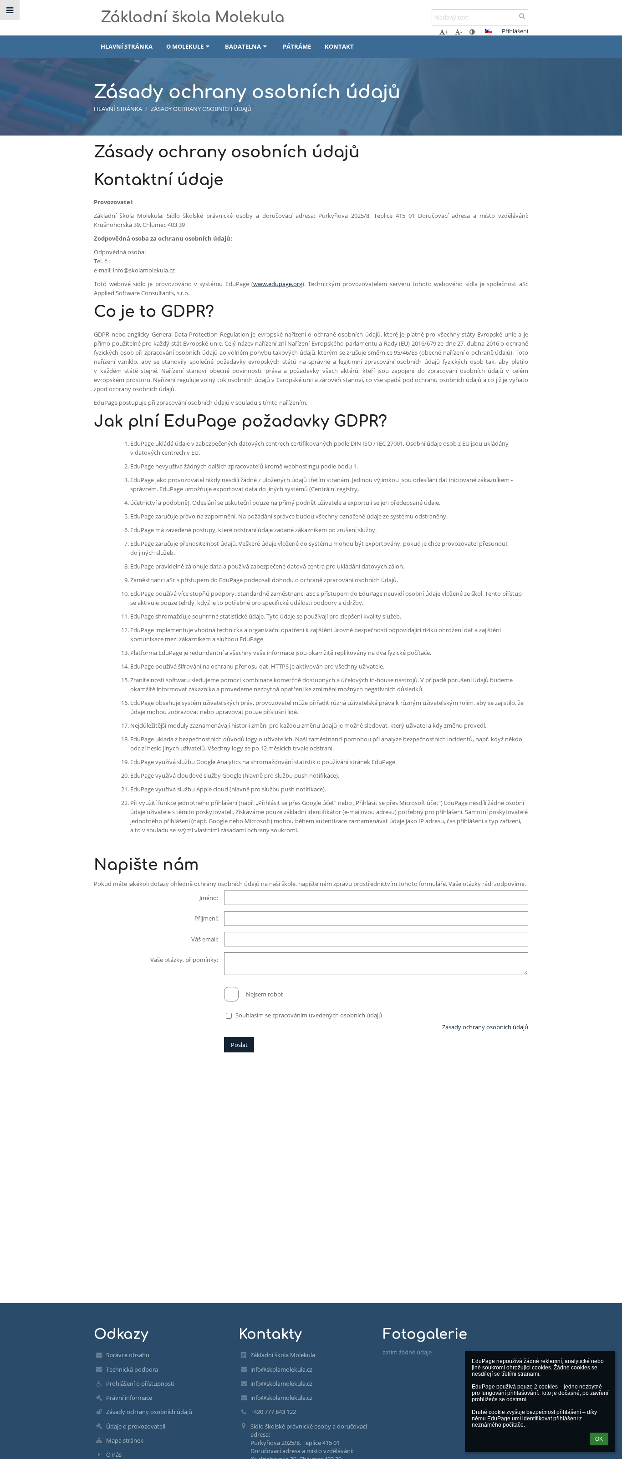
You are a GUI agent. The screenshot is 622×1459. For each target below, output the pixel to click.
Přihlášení (515, 31)
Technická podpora (132, 1369)
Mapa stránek (124, 1440)
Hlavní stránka (118, 109)
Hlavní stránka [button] (127, 46)
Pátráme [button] (297, 46)
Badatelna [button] (243, 46)
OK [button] (599, 1439)
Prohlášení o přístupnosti (140, 1383)
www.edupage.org (277, 284)
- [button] (461, 32)
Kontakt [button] (339, 46)
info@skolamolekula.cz (281, 1369)
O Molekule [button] (185, 46)
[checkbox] (231, 994)
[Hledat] (522, 15)
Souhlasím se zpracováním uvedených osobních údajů (308, 1015)
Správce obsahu (127, 1355)
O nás (114, 1454)
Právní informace (129, 1398)
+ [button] (446, 32)
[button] (472, 31)
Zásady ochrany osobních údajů (201, 109)
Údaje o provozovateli (135, 1426)
